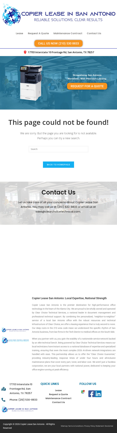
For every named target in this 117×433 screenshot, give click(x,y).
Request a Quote (38, 33)
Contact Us (94, 33)
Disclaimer (109, 426)
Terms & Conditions (76, 426)
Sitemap (64, 426)
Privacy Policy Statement (94, 426)
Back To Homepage (58, 164)
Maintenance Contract (67, 33)
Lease (19, 33)
